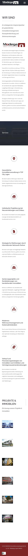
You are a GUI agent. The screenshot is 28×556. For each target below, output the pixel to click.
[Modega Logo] (14, 42)
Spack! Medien (18, 548)
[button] (2, 553)
